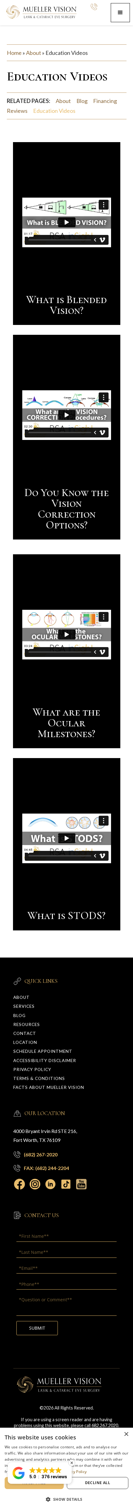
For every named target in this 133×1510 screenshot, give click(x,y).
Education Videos (54, 110)
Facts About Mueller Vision (48, 1087)
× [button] (126, 1434)
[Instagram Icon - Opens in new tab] (36, 1184)
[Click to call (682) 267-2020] (95, 12)
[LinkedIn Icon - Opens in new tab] (52, 1184)
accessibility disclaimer (44, 1060)
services (24, 1006)
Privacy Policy (32, 1069)
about (21, 997)
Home (14, 52)
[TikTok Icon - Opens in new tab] (67, 1184)
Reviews (17, 110)
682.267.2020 (105, 1425)
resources (26, 1024)
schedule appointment (42, 1051)
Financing (105, 100)
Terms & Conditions (39, 1078)
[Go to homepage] (41, 12)
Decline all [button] (97, 1482)
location (25, 1042)
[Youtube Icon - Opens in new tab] (83, 1184)
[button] (120, 12)
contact (24, 1033)
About (33, 52)
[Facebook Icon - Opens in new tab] (21, 1184)
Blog (82, 100)
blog (19, 1015)
